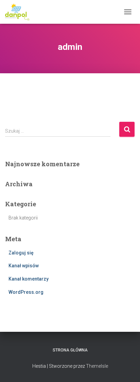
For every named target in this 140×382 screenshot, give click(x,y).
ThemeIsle (97, 366)
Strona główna (70, 350)
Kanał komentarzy (28, 279)
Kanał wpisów (23, 265)
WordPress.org (25, 292)
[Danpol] (20, 11)
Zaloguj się (21, 252)
